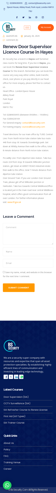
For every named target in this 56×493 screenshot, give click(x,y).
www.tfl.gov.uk (14, 202)
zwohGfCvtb (11, 36)
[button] (7, 485)
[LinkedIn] (29, 17)
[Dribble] (35, 17)
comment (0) (12, 40)
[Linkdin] (16, 377)
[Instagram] (42, 17)
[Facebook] (16, 17)
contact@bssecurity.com (33, 122)
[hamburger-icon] (27, 28)
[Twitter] (23, 17)
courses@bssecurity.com (33, 126)
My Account (46, 27)
